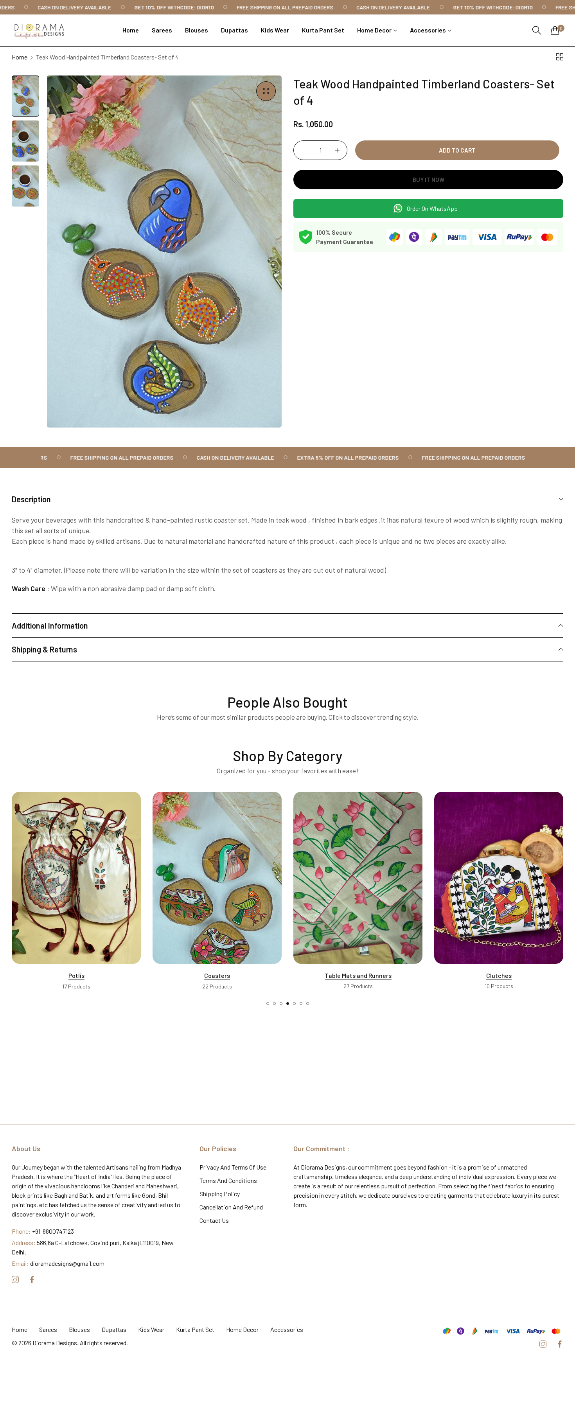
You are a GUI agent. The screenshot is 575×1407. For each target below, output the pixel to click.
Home (19, 57)
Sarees (48, 1329)
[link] (53, 7)
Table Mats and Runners (217, 975)
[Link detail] (15, 1280)
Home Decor (242, 1329)
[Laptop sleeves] (498, 878)
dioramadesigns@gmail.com (58, 1263)
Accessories (286, 1329)
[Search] (536, 30)
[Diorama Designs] (39, 30)
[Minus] (304, 150)
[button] (267, 1003)
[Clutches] (357, 878)
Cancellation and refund (231, 1207)
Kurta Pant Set (195, 1329)
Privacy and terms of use (232, 1167)
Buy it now (428, 179)
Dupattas (114, 1329)
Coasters (76, 975)
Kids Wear (151, 1329)
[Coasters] (76, 878)
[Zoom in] (266, 91)
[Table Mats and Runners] (217, 878)
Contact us (214, 1220)
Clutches (358, 975)
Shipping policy (219, 1194)
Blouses (79, 1329)
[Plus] (337, 150)
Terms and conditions (228, 1180)
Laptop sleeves (498, 975)
